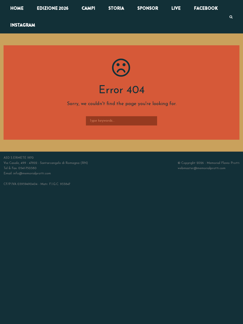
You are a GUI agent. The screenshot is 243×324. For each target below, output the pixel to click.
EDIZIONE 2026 (52, 8)
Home (16, 8)
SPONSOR (147, 8)
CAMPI (88, 8)
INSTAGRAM (22, 25)
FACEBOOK (206, 8)
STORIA (116, 8)
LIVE (176, 8)
